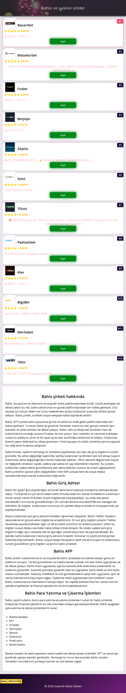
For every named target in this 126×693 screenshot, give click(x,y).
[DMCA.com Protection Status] (11, 682)
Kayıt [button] (63, 41)
